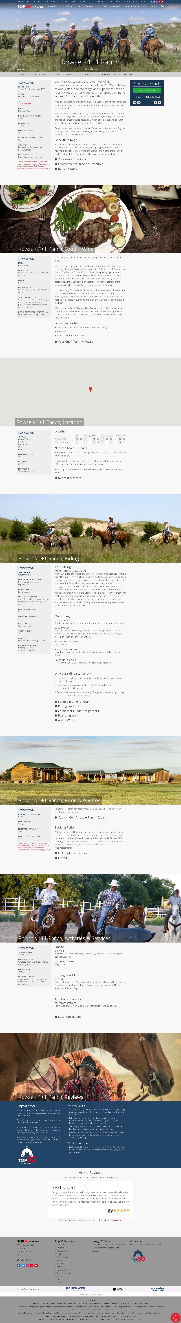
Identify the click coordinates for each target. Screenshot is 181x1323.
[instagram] (157, 1)
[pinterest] (159, 1)
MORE (154, 6)
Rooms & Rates (85, 74)
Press (99, 2)
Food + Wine (39, 74)
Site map (61, 1266)
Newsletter (108, 2)
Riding (69, 74)
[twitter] (154, 1)
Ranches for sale (64, 1273)
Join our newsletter (65, 1263)
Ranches (52, 6)
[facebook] (151, 1)
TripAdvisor (116, 1220)
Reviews (128, 74)
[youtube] (162, 1)
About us (61, 1244)
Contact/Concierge (135, 6)
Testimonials (120, 2)
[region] (90, 392)
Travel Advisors (111, 6)
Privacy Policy (62, 1247)
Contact (60, 1254)
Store (59, 1260)
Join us (130, 2)
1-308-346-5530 (25, 103)
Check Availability (88, 6)
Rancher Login (63, 1270)
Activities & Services (108, 74)
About (24, 74)
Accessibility (62, 1251)
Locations (67, 6)
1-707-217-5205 (26, 1260)
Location (55, 74)
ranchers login (141, 2)
